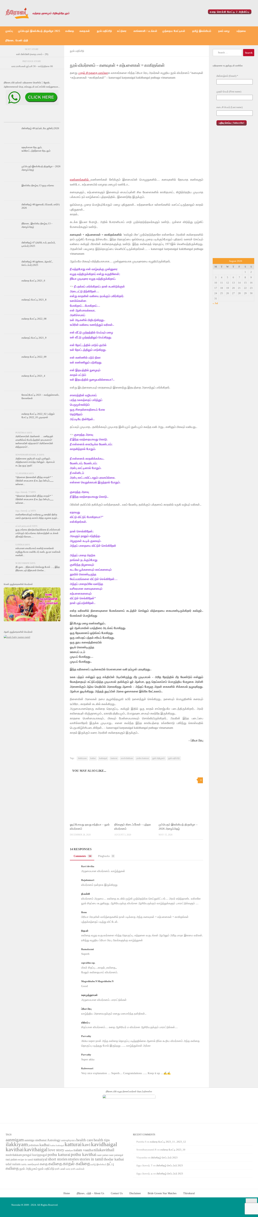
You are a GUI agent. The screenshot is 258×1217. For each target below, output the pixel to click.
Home (66, 1193)
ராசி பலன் (60, 1168)
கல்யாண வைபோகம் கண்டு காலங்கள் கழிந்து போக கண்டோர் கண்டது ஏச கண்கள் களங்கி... (37, 552)
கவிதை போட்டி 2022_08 (34, 318)
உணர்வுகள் (33, 1164)
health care (84, 1140)
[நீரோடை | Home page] (17, 13)
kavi (86, 1144)
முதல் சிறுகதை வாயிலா (93, 72)
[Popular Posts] (32, 119)
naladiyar (69, 1150)
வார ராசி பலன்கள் (75, 1168)
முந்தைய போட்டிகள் (173, 31)
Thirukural (189, 1193)
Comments (82, 856)
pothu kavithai (83, 1154)
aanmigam (15, 1139)
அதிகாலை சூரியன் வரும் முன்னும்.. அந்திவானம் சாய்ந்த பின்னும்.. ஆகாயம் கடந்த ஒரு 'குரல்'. (35, 462)
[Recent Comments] (51, 119)
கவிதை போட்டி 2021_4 (33, 375)
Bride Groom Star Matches (162, 1193)
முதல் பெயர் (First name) (228, 91)
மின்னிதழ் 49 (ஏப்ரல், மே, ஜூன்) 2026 (40, 128)
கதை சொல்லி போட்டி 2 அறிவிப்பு (230, 11)
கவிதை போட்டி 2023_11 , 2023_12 (168, 1141)
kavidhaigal (104, 1144)
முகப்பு (9, 31)
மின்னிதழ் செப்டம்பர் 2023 (164, 1157)
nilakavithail (103, 1149)
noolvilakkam (127, 758)
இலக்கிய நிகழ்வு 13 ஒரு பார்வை (38, 185)
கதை (44, 1164)
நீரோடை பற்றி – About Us (90, 1193)
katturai (114, 758)
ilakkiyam (82, 758)
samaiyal (40, 1159)
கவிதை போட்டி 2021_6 (33, 280)
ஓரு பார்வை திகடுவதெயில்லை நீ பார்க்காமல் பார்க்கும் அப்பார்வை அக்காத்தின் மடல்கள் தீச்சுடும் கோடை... (37, 533)
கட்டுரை (121, 31)
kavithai (15, 1149)
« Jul (215, 303)
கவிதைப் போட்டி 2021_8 (34, 299)
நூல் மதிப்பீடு (104, 31)
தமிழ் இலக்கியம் (201, 31)
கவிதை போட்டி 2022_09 (34, 356)
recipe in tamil (25, 1159)
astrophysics (68, 1140)
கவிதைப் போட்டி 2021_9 (34, 337)
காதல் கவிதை (76, 1163)
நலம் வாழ (223, 31)
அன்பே (24, 1164)
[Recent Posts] (13, 119)
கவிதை (69, 31)
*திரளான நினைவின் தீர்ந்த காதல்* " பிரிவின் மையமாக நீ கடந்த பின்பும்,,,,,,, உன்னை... (34, 481)
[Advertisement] (233, 194)
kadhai (44, 1145)
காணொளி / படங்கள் (145, 31)
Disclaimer (135, 1193)
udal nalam (13, 1164)
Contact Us (117, 1193)
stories (73, 1159)
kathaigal (103, 758)
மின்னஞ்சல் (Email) (227, 75)
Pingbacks (106, 856)
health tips (102, 1140)
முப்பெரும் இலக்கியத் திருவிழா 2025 (39, 31)
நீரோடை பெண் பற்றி (16, 40)
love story (56, 1150)
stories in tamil (91, 1159)
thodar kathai (114, 1159)
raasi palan (102, 1155)
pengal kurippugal (34, 1155)
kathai (93, 758)
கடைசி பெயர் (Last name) (229, 107)
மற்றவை (241, 31)
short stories (57, 1159)
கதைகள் (85, 31)
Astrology (54, 1140)
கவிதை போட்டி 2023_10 (172, 1149)
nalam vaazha (83, 1150)
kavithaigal (36, 1149)
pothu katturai (143, 758)
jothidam (34, 1145)
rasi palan (11, 1159)
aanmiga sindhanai (35, 1140)
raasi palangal (116, 1154)
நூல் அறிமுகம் (158, 758)
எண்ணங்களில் (80, 179)
